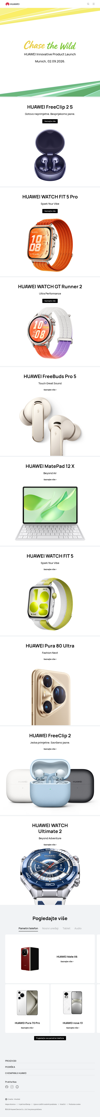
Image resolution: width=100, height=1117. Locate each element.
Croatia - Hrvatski (14, 1099)
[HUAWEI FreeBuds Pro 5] (50, 411)
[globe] (6, 1099)
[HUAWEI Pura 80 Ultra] (50, 680)
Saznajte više (50, 121)
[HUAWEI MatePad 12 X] (50, 501)
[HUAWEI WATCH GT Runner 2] (50, 321)
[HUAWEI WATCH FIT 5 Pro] (50, 231)
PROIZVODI (10, 1061)
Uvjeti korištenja (24, 1104)
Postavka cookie (74, 1104)
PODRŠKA (10, 1067)
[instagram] (12, 1087)
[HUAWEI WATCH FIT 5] (50, 591)
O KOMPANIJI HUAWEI (15, 1073)
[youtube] (17, 1087)
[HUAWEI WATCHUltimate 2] (50, 860)
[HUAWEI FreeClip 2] (50, 770)
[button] (88, 3)
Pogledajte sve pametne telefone (50, 1038)
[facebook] (6, 1087)
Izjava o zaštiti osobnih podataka (45, 1104)
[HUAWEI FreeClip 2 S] (50, 142)
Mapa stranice (10, 1104)
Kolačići (63, 1104)
